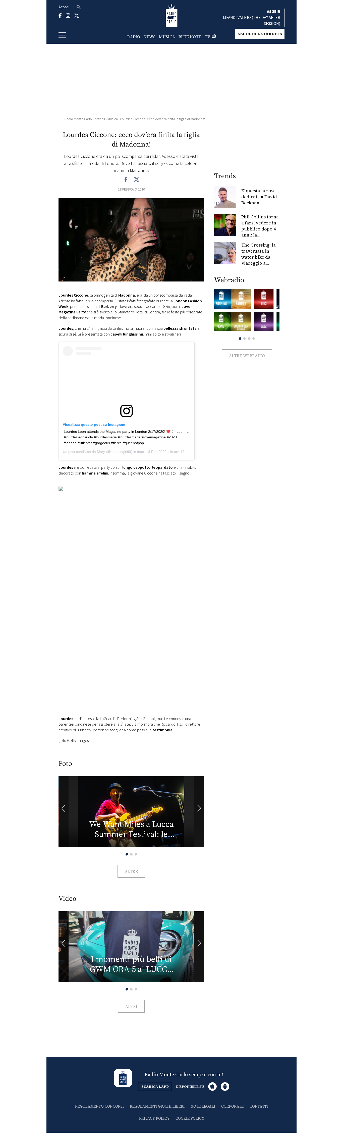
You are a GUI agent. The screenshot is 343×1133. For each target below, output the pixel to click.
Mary (101, 452)
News (149, 36)
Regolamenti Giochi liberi (157, 1106)
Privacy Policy (154, 1118)
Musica (167, 36)
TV (207, 36)
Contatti (259, 1106)
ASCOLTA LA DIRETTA (259, 33)
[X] (136, 180)
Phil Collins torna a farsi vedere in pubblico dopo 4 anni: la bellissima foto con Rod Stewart (260, 232)
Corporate (232, 1106)
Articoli (99, 119)
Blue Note (190, 36)
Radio (133, 36)
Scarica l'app (155, 1086)
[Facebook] (126, 180)
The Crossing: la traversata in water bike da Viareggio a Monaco (258, 257)
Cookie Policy (190, 1118)
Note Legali (203, 1106)
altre (131, 871)
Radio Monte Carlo (78, 119)
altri (131, 1006)
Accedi (64, 7)
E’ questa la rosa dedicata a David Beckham (259, 196)
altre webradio (247, 355)
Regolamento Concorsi (99, 1106)
